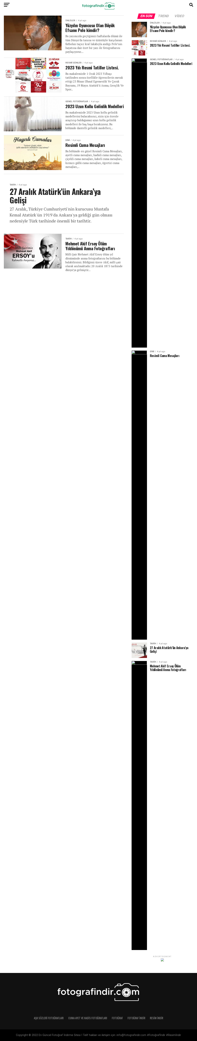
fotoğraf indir (136, 1018)
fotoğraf (117, 1018)
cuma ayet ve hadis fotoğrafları (87, 1018)
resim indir (156, 1018)
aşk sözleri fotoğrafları (49, 1018)
